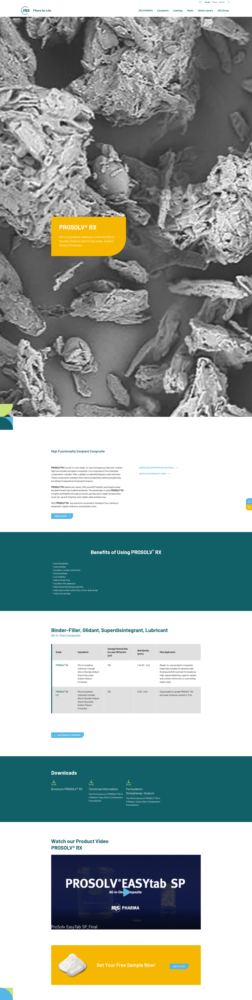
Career (208, 2)
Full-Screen (199, 927)
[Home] (36, 10)
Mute (194, 927)
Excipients (163, 10)
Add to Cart (60, 516)
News (214, 2)
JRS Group (223, 10)
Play (53, 927)
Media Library (205, 10)
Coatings (178, 10)
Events (222, 2)
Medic (190, 10)
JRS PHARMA (145, 10)
